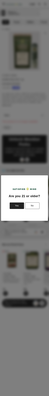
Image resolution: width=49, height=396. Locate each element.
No (32, 206)
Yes (17, 206)
